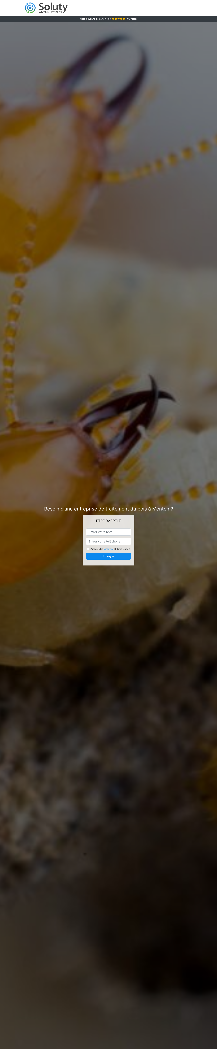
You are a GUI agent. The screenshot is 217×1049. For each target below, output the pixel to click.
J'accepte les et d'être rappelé (110, 549)
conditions (108, 549)
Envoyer (108, 556)
